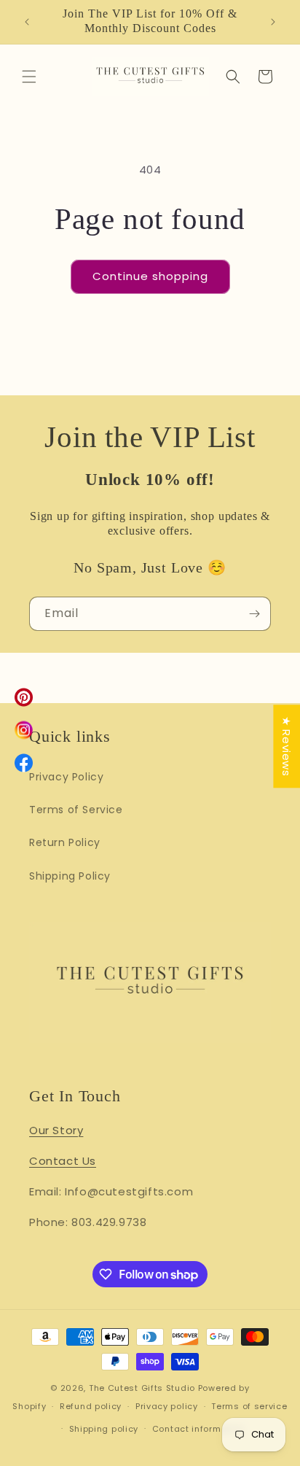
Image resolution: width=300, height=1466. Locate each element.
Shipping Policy (70, 876)
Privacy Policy (66, 776)
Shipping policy (104, 1429)
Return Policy (64, 842)
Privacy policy (166, 1406)
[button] (29, 77)
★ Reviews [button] (286, 746)
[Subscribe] (254, 614)
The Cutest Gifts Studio (142, 1388)
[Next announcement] (273, 22)
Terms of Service (76, 809)
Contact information (198, 1429)
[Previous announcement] (27, 22)
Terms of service (249, 1406)
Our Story (56, 1130)
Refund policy (91, 1406)
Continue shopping (150, 276)
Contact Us (62, 1160)
